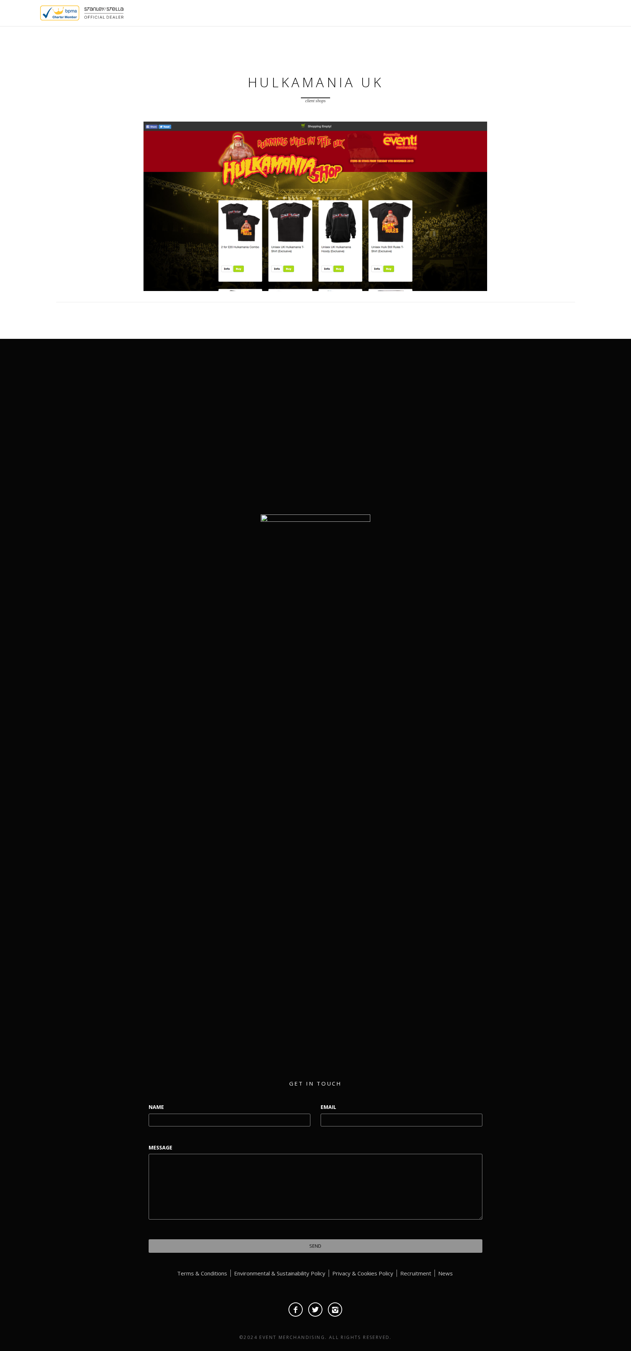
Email (328, 1106)
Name (156, 1106)
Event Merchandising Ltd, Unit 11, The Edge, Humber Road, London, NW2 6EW (492, 428)
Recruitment (415, 1273)
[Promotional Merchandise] (34, 12)
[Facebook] (295, 1309)
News (445, 1273)
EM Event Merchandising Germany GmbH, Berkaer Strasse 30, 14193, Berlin (492, 462)
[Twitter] (315, 1309)
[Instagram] (335, 1309)
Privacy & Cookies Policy (362, 1273)
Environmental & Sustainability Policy (279, 1273)
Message (160, 1147)
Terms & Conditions (202, 1273)
